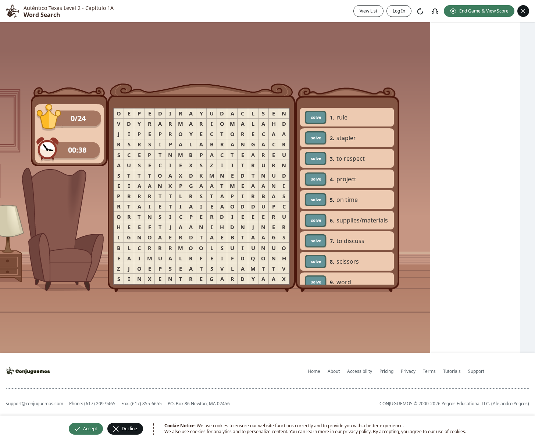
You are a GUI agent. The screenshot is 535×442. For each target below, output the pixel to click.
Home (314, 371)
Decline (129, 428)
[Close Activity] (523, 11)
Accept (90, 428)
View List (368, 11)
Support (476, 371)
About (334, 371)
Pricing (386, 371)
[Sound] (435, 11)
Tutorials (452, 371)
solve (316, 117)
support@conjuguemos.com (34, 403)
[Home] (12, 11)
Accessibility (359, 371)
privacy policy (357, 431)
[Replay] (420, 11)
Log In (399, 11)
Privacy (408, 371)
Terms (429, 371)
